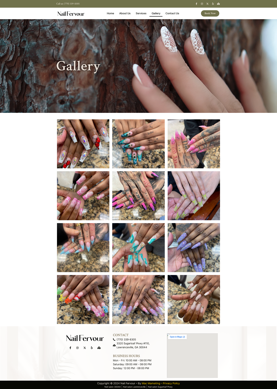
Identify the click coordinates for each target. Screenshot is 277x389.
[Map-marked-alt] (218, 3)
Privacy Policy (171, 383)
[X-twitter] (207, 3)
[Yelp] (213, 3)
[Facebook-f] (196, 3)
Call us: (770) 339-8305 (68, 3)
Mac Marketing (151, 383)
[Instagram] (202, 3)
